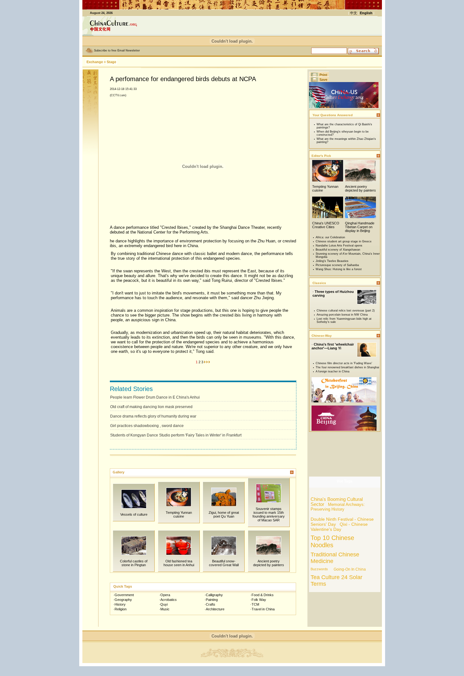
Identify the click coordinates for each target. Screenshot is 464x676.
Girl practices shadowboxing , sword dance (147, 426)
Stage (111, 62)
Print (323, 75)
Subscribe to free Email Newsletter (117, 50)
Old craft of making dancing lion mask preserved (151, 407)
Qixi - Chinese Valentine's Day (339, 527)
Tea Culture (325, 577)
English (366, 13)
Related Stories (131, 388)
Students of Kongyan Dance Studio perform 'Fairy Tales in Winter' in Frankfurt (175, 435)
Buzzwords (319, 569)
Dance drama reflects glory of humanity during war (153, 416)
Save (323, 79)
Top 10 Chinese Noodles (332, 541)
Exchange (94, 62)
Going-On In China (350, 569)
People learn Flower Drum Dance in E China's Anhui (155, 397)
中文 (353, 13)
